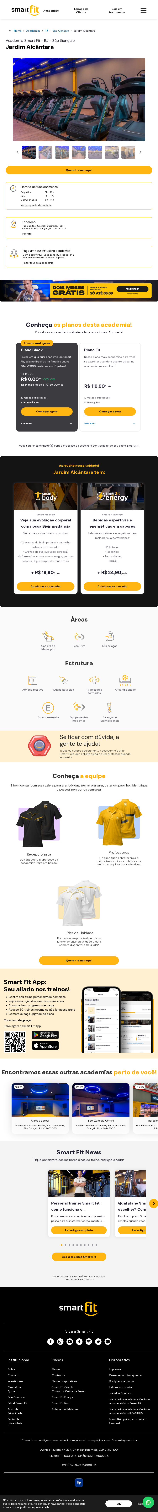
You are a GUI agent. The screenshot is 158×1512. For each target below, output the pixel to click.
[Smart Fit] (26, 10)
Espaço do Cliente (81, 10)
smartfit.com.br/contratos (121, 1440)
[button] (29, 152)
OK (119, 1503)
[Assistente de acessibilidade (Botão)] (79, 1482)
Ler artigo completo (79, 1230)
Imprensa (115, 1369)
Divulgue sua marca (121, 1381)
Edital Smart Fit (17, 1403)
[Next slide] (140, 152)
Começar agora (47, 411)
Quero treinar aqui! (79, 170)
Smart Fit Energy (62, 1397)
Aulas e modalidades (65, 1409)
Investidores (15, 1381)
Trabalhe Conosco (120, 1393)
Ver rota (27, 234)
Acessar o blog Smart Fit (79, 1257)
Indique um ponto (120, 1387)
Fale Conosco (16, 1397)
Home (18, 30)
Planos (56, 1369)
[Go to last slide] (17, 152)
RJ (46, 30)
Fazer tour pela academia (38, 263)
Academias (51, 10)
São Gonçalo (60, 30)
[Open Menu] (143, 10)
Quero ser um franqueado (125, 1375)
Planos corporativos (64, 1381)
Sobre (11, 1369)
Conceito (13, 1375)
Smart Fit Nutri (61, 1403)
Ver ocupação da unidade (36, 205)
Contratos (58, 1375)
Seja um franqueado (117, 10)
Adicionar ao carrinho (46, 586)
